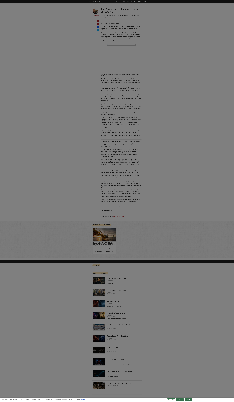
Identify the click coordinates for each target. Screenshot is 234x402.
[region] (117, 400)
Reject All (179, 399)
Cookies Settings (171, 399)
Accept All (188, 399)
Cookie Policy (82, 399)
